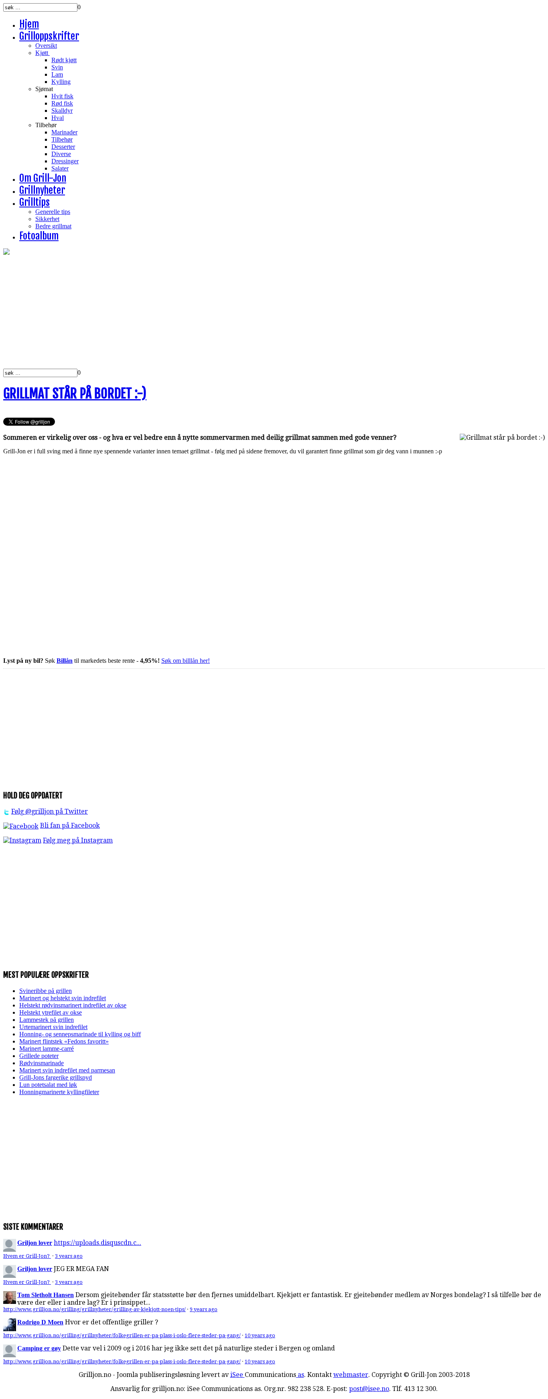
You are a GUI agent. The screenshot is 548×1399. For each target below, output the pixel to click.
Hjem (29, 24)
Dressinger (65, 161)
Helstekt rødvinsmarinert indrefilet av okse (72, 1005)
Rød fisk (62, 103)
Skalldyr (62, 110)
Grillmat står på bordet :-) (74, 394)
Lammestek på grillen (46, 1019)
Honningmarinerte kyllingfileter (59, 1091)
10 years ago (260, 1335)
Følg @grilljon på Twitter (49, 811)
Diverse (61, 153)
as (300, 1375)
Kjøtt (42, 52)
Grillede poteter (39, 1055)
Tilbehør (62, 139)
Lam (57, 74)
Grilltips (34, 202)
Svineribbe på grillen (45, 990)
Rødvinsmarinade (41, 1063)
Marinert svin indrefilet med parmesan (67, 1070)
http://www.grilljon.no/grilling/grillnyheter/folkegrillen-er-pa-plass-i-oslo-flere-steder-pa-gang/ (122, 1335)
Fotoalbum (39, 236)
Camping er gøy (39, 1348)
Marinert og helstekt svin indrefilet (62, 998)
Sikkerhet (47, 218)
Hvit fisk (62, 96)
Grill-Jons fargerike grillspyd (55, 1077)
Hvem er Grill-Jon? (27, 1256)
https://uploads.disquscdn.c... (97, 1243)
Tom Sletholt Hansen (45, 1294)
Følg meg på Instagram (78, 840)
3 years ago (69, 1256)
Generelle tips (52, 211)
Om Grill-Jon (42, 178)
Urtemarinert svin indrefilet (53, 1026)
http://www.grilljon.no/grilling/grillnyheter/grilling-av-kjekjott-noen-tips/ (94, 1309)
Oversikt (46, 45)
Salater (60, 168)
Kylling (61, 81)
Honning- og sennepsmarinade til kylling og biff (80, 1034)
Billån (65, 660)
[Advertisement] (244, 312)
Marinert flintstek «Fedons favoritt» (64, 1041)
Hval (57, 117)
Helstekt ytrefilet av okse (50, 1012)
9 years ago (203, 1309)
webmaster (350, 1375)
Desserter (63, 146)
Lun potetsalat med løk (48, 1084)
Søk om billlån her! (185, 660)
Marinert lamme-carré (46, 1048)
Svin (57, 67)
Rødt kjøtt (64, 60)
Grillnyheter (42, 190)
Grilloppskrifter (49, 36)
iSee (237, 1375)
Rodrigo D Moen (40, 1322)
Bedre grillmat (53, 226)
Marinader (64, 132)
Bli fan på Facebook (70, 825)
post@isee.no (369, 1389)
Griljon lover (34, 1242)
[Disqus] (274, 555)
